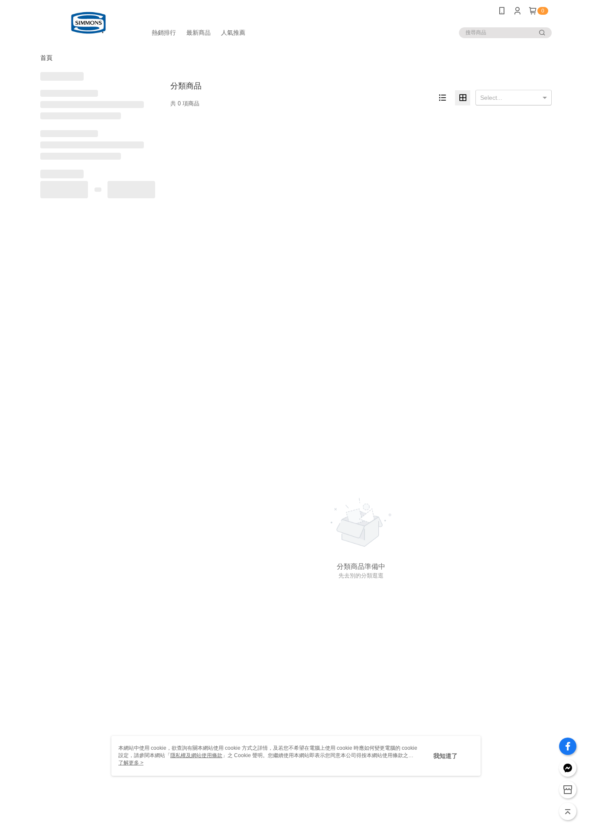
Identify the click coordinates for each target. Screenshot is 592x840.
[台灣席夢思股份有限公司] (88, 23)
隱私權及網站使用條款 (196, 755)
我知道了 (445, 755)
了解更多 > (130, 763)
